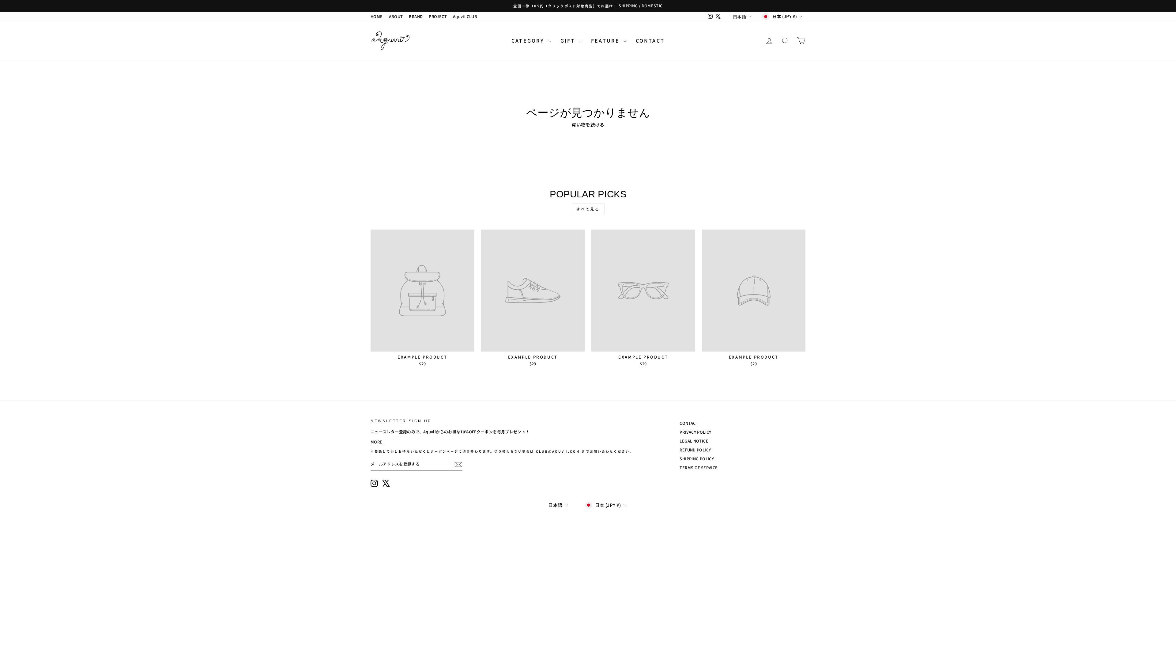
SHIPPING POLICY (697, 459)
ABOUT (396, 16)
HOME (377, 16)
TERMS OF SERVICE (699, 467)
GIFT (568, 40)
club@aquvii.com (558, 451)
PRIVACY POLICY (695, 432)
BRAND (416, 16)
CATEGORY (529, 40)
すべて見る (588, 208)
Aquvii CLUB (465, 16)
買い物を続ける (588, 124)
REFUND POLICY (695, 450)
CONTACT (650, 40)
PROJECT (438, 16)
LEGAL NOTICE (694, 441)
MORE (377, 442)
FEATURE (606, 40)
